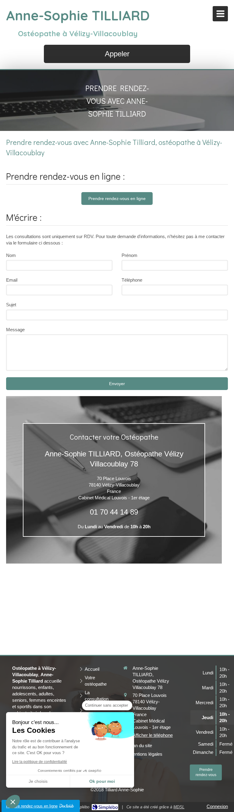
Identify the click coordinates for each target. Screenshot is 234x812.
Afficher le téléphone (153, 735)
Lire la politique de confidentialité (39, 762)
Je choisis (38, 781)
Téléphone (132, 280)
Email (11, 280)
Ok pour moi (102, 781)
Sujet (11, 304)
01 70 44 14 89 (114, 512)
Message (15, 329)
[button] (12, 801)
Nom (11, 255)
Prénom (129, 255)
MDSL (178, 807)
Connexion (217, 806)
